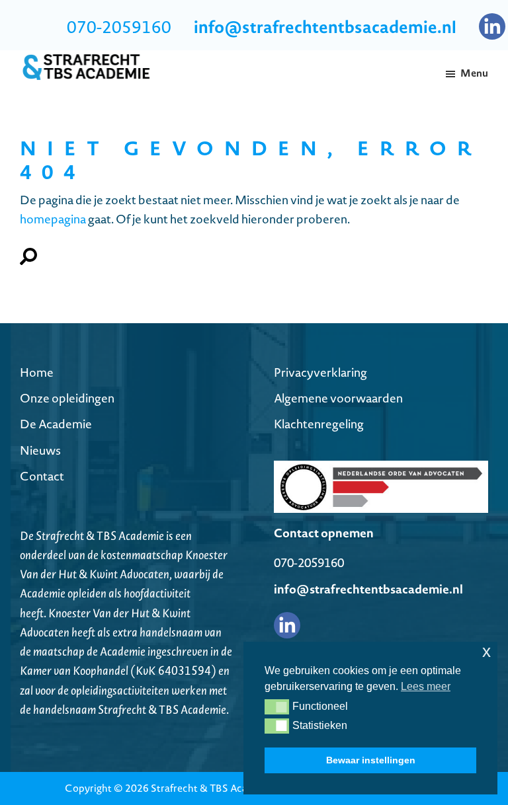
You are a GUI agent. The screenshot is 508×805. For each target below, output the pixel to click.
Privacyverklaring (320, 372)
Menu (474, 73)
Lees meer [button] (425, 686)
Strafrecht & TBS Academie (213, 788)
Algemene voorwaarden (338, 398)
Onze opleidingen (67, 398)
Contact (42, 476)
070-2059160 (119, 27)
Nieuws (40, 450)
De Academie (56, 424)
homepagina (53, 219)
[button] (277, 706)
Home (37, 372)
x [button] (486, 651)
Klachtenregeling (319, 424)
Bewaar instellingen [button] (370, 760)
